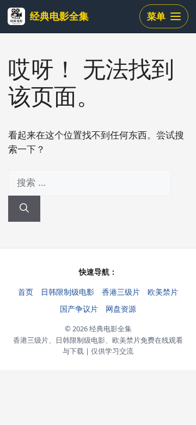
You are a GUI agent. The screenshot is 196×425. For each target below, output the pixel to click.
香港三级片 (121, 292)
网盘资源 (121, 308)
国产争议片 (79, 308)
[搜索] (24, 209)
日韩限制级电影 (67, 292)
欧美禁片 (163, 292)
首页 (25, 292)
